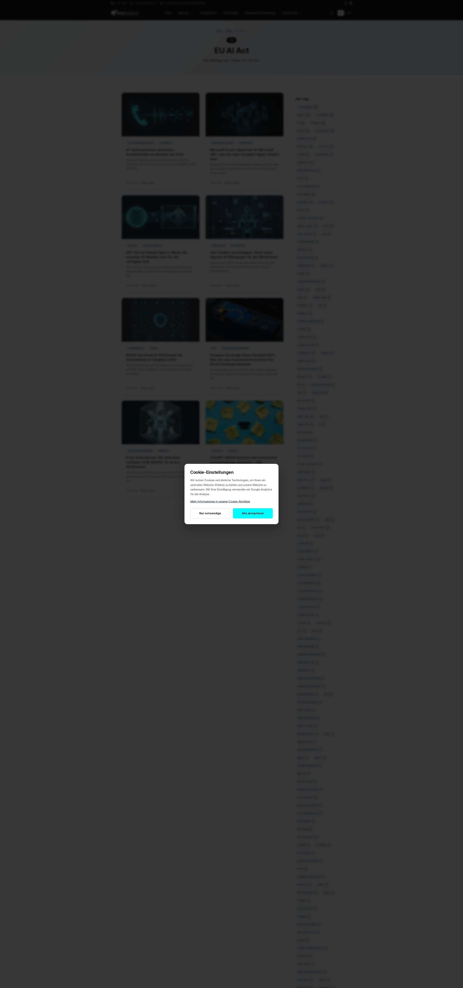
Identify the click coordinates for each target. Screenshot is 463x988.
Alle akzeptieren (253, 513)
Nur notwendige (210, 513)
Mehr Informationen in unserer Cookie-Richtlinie (220, 501)
